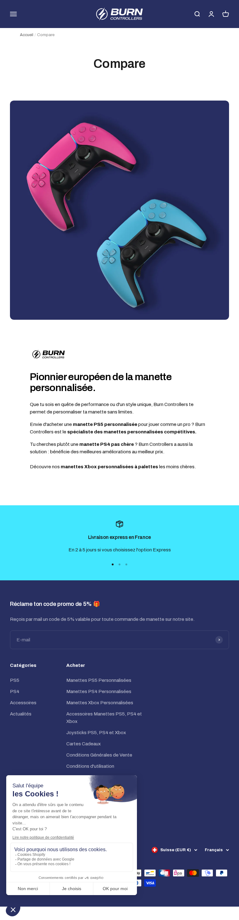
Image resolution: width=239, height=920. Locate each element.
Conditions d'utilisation (90, 766)
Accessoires (23, 702)
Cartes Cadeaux (83, 743)
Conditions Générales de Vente (99, 755)
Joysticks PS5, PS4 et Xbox (96, 732)
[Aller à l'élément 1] (113, 564)
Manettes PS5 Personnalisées (98, 680)
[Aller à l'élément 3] (126, 564)
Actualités (20, 713)
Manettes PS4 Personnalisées (98, 691)
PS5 (14, 680)
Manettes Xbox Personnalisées (99, 702)
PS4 (14, 691)
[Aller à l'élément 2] (119, 564)
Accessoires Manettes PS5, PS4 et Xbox (104, 717)
